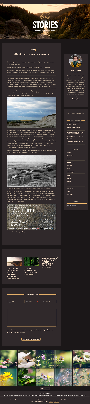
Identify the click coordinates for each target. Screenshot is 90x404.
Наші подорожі (71, 172)
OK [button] (51, 401)
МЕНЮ (2, 3)
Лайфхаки (69, 165)
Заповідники (70, 162)
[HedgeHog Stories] (45, 22)
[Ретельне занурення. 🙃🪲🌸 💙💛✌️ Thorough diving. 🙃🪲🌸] (45, 377)
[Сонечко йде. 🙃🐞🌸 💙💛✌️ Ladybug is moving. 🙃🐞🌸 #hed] (27, 377)
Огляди (69, 175)
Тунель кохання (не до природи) (73, 128)
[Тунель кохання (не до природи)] (31, 262)
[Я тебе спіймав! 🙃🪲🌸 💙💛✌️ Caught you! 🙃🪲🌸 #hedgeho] (63, 359)
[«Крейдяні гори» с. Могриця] (31, 237)
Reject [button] (56, 401)
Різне (68, 185)
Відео (68, 159)
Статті (68, 191)
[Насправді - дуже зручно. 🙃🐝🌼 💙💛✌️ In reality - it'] (8, 377)
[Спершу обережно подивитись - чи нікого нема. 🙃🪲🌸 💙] (45, 359)
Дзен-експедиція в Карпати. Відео (75, 142)
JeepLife (69, 152)
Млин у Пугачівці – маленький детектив (75, 137)
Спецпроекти (70, 188)
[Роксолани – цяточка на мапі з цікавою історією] (14, 262)
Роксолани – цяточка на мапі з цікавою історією (75, 123)
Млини (68, 168)
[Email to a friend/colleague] (33, 237)
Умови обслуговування (14, 332)
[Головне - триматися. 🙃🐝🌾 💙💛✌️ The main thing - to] (81, 377)
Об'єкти (32, 49)
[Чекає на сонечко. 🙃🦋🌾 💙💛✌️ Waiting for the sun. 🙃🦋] (63, 377)
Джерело (24, 232)
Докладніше (75, 99)
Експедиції (70, 194)
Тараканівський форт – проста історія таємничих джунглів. (75, 132)
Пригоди (69, 181)
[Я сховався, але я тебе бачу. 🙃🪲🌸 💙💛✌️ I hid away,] (27, 359)
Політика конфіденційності (43, 330)
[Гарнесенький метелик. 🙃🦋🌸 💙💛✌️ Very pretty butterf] (8, 359)
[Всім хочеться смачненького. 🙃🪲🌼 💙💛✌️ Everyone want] (81, 359)
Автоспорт (70, 155)
